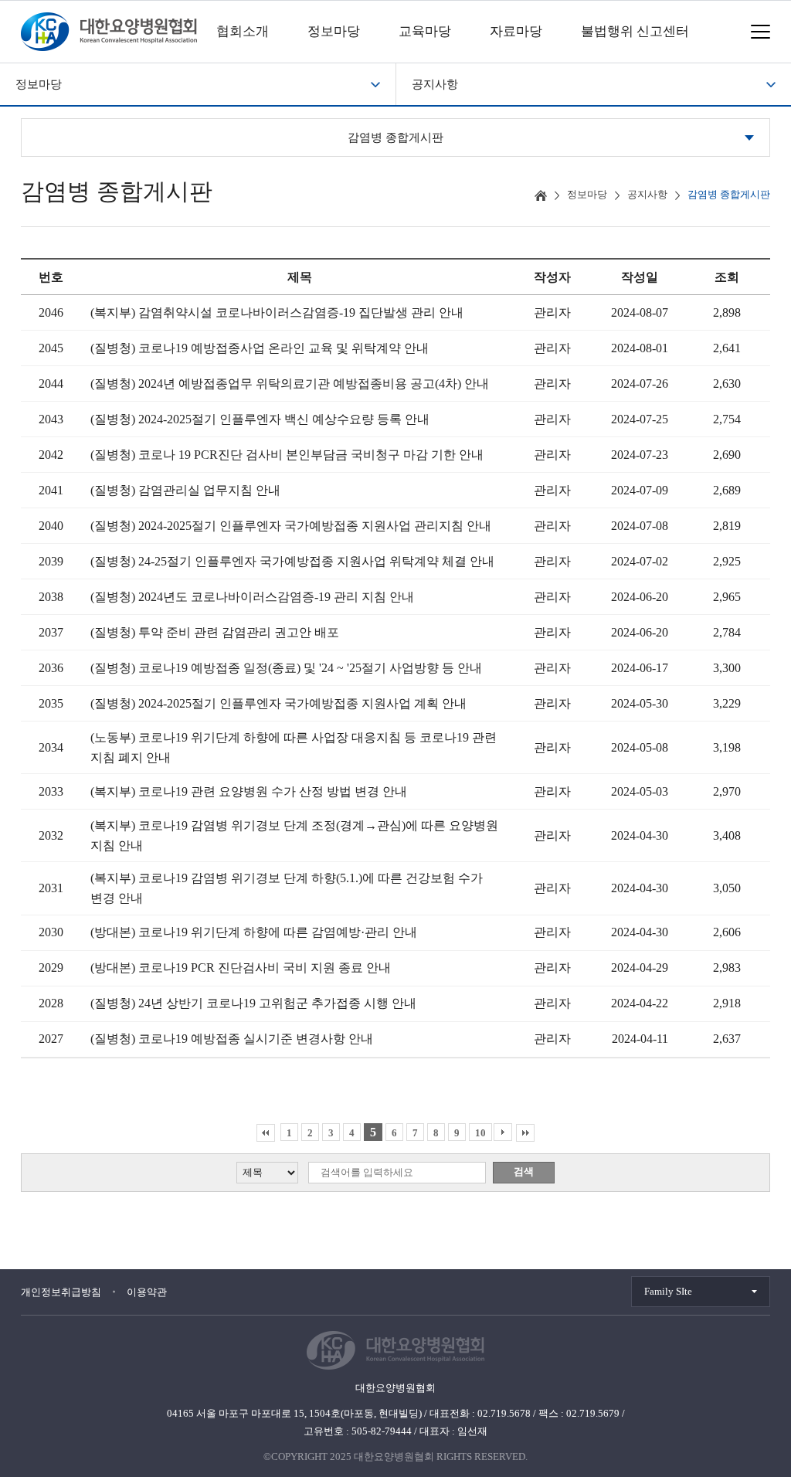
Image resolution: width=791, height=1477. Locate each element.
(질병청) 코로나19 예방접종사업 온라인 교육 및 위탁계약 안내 (259, 348)
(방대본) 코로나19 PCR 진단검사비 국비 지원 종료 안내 (240, 967)
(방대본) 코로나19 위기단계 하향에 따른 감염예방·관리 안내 (253, 932)
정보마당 (333, 31)
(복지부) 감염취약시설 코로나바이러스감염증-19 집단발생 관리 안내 (276, 312)
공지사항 (435, 84)
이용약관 (147, 1292)
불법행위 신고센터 (635, 31)
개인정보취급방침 (61, 1292)
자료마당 (516, 31)
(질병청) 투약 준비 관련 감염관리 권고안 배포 (214, 632)
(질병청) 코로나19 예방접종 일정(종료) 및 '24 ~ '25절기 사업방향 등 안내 (286, 667)
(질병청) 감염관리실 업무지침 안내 (185, 490)
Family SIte (668, 1291)
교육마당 (425, 31)
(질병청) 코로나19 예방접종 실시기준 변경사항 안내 (231, 1038)
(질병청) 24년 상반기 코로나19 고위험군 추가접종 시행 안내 (253, 1003)
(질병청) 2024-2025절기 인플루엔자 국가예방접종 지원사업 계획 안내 (278, 703)
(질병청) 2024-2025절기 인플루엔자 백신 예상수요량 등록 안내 (259, 419)
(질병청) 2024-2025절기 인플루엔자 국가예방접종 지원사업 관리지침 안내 (290, 525)
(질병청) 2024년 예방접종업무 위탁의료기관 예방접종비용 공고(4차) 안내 (289, 383)
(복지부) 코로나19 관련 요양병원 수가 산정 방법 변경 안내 (248, 791)
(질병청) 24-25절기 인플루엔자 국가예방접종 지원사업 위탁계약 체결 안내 (292, 561)
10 (480, 1133)
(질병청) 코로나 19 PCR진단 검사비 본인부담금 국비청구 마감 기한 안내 (287, 454)
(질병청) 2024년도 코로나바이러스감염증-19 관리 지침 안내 (252, 596)
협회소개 (242, 31)
